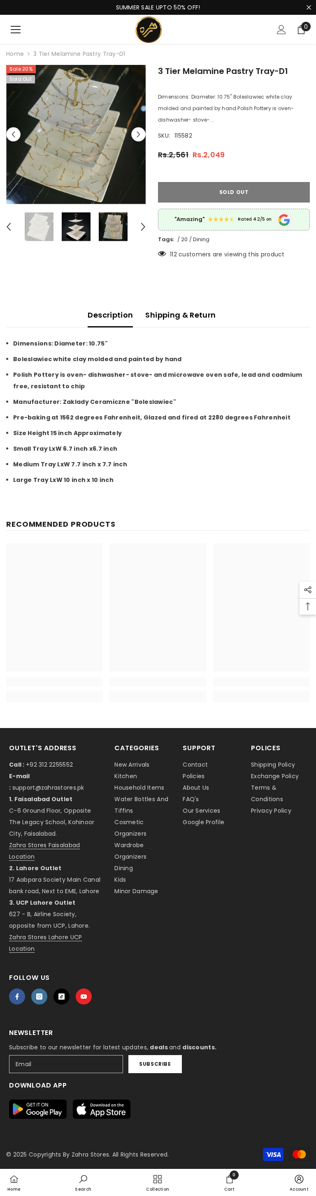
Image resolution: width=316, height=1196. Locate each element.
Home (15, 54)
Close (309, 8)
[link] (54, 682)
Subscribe (155, 1063)
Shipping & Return (180, 315)
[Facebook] (17, 997)
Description (110, 315)
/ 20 (182, 239)
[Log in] (281, 29)
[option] (76, 134)
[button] (13, 134)
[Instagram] (39, 997)
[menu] (16, 30)
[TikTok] (61, 997)
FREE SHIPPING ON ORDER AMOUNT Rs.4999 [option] (157, 7)
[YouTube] (84, 997)
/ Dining (199, 239)
